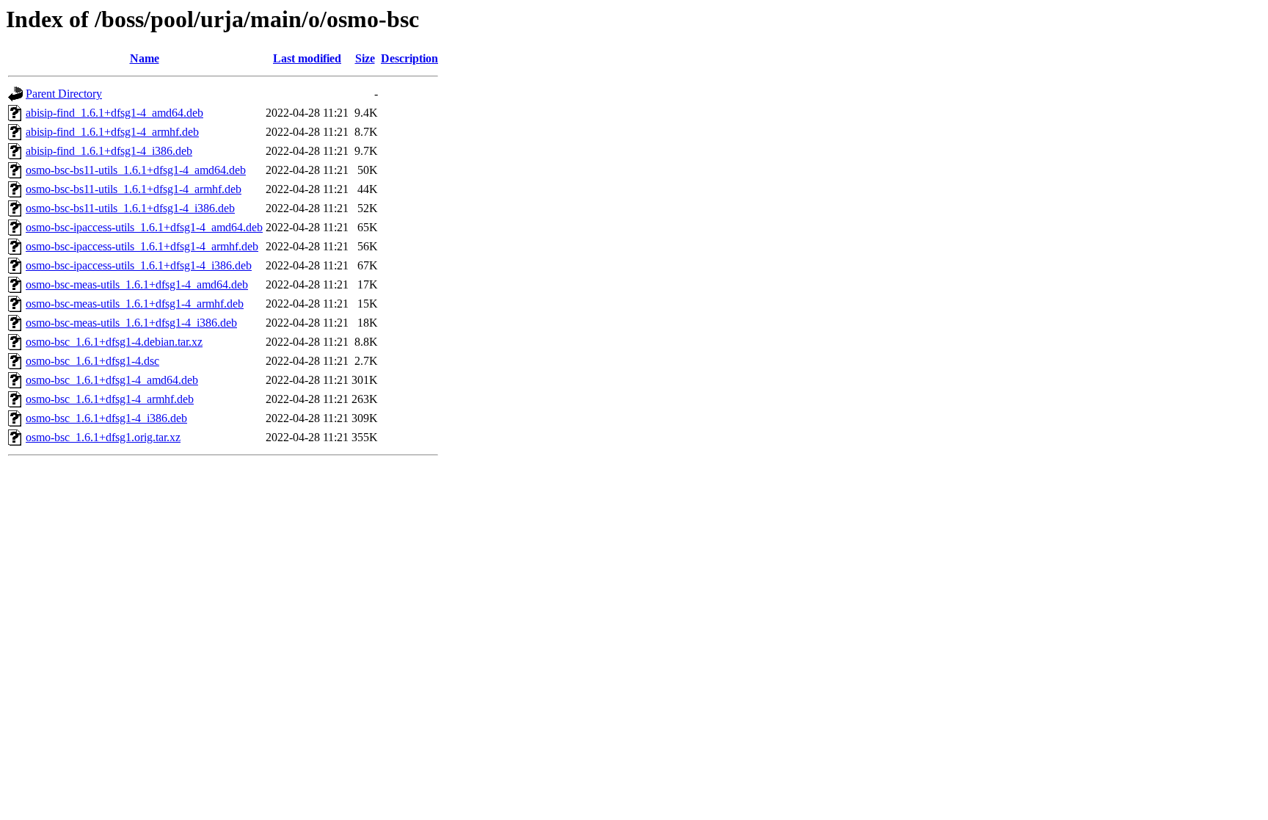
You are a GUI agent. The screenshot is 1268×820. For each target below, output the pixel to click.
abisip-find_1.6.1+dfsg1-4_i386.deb (109, 151)
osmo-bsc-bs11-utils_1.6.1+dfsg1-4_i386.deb (130, 208)
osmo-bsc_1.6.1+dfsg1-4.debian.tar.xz (114, 341)
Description (409, 58)
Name (144, 58)
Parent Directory (64, 93)
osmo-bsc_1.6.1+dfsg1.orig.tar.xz (103, 437)
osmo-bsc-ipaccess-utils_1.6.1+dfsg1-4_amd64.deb (144, 227)
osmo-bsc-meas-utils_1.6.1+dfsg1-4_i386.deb (131, 322)
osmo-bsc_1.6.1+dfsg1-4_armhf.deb (110, 399)
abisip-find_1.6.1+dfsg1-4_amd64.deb (114, 112)
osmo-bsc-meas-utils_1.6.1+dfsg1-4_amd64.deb (137, 284)
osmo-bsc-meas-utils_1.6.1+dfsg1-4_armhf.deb (135, 303)
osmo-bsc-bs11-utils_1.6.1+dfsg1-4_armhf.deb (133, 189)
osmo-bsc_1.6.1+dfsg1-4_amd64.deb (112, 380)
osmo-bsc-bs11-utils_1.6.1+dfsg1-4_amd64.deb (136, 170)
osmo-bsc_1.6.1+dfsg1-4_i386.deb (106, 418)
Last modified (307, 58)
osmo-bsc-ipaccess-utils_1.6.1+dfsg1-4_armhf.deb (142, 246)
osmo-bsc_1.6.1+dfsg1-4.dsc (92, 361)
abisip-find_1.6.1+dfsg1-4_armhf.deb (112, 132)
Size (365, 58)
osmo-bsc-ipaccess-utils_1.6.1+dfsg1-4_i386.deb (139, 265)
